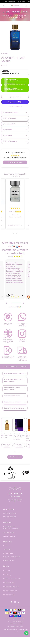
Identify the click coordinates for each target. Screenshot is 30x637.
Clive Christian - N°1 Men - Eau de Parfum (6, 434)
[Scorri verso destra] (19, 452)
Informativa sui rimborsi (17, 621)
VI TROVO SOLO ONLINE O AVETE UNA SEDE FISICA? (13, 380)
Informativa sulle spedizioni (10, 629)
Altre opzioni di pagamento (15, 106)
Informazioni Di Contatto (10, 591)
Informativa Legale (8, 595)
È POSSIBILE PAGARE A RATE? (12, 402)
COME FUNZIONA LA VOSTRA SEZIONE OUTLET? (12, 389)
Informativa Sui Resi (9, 583)
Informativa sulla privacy (16, 623)
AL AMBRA (4, 53)
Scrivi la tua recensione (15, 162)
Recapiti (16, 632)
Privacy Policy (7, 571)
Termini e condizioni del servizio (15, 626)
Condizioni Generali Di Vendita (11, 579)
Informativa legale (23, 629)
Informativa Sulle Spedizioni (11, 587)
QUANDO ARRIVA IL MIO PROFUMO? (14, 373)
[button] (3, 5)
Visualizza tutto (15, 457)
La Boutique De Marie (14, 619)
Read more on (15, 307)
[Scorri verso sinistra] (11, 452)
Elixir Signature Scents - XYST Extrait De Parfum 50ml (19, 435)
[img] (15, 208)
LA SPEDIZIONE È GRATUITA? (12, 396)
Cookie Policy (7, 575)
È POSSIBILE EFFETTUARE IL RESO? (14, 408)
